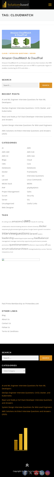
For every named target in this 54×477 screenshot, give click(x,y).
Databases (6, 168)
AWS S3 (5, 156)
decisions (24, 226)
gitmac (26, 229)
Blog (4, 315)
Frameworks (32, 172)
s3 (46, 244)
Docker (5, 172)
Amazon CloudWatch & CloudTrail (22, 58)
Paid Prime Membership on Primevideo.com (20, 303)
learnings (31, 238)
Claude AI (34, 222)
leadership (8, 238)
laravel (33, 233)
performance (37, 241)
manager (13, 241)
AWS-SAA (31, 156)
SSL (28, 199)
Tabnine (49, 249)
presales (44, 241)
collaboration (6, 226)
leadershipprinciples (20, 238)
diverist (30, 226)
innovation (46, 229)
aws (27, 220)
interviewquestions (15, 233)
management (6, 241)
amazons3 (17, 221)
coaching (40, 222)
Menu (50, 5)
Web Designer (8, 207)
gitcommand (14, 229)
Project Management (10, 191)
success (43, 249)
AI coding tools (7, 222)
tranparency (6, 252)
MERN (29, 183)
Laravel (5, 179)
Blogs (4, 160)
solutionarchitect (18, 248)
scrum (5, 248)
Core (29, 164)
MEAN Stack (7, 183)
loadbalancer (41, 238)
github (21, 229)
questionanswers (19, 244)
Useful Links (32, 203)
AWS (29, 148)
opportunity (29, 241)
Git (3, 176)
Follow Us (6, 327)
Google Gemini (33, 229)
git (9, 229)
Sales (29, 191)
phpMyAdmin (32, 187)
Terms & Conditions (10, 331)
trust (11, 252)
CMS (4, 164)
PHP (3, 187)
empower (5, 229)
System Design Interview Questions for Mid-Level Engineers (27, 125)
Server (33, 53)
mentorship (20, 241)
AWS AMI (5, 152)
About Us (6, 319)
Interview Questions (18, 53)
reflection (32, 245)
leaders (40, 234)
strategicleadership (35, 249)
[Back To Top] (27, 465)
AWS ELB (30, 152)
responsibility (40, 245)
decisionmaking (16, 226)
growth (40, 229)
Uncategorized (8, 203)
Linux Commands (34, 179)
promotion (5, 245)
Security (30, 195)
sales (49, 245)
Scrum (4, 195)
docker (43, 226)
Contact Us (6, 323)
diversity (36, 226)
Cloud (4, 53)
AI (3, 148)
